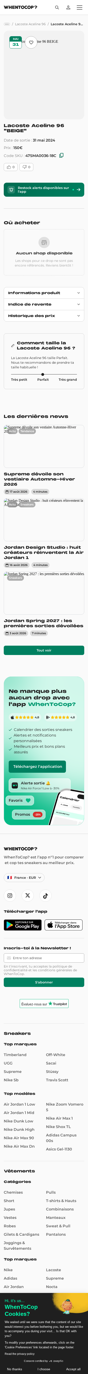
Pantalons (56, 1234)
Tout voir (44, 650)
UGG (8, 1063)
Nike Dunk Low (18, 1121)
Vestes (10, 1217)
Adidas (10, 1278)
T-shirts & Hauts (61, 1201)
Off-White (55, 1055)
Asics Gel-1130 (59, 1149)
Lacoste (53, 1270)
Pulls (51, 1192)
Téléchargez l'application (37, 766)
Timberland (15, 1055)
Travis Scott (57, 1080)
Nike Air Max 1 (59, 1118)
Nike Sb (11, 1080)
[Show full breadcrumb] (7, 24)
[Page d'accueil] (20, 8)
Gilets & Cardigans (21, 1234)
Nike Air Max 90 (19, 1138)
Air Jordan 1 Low (19, 1104)
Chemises (13, 1192)
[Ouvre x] (28, 896)
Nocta (51, 1287)
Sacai (51, 1063)
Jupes (9, 1209)
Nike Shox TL (58, 1127)
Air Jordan (14, 1287)
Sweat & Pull (58, 1226)
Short (9, 1201)
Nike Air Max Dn (19, 1146)
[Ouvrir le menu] (79, 7)
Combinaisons (60, 1209)
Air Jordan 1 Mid (19, 1113)
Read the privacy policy (19, 1354)
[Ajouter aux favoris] (31, 42)
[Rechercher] (57, 7)
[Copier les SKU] (61, 156)
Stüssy (52, 1071)
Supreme (13, 1071)
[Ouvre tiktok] (45, 896)
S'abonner (44, 982)
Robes (10, 1226)
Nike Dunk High (19, 1129)
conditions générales (55, 970)
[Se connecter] (68, 7)
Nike (8, 1270)
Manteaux (55, 1217)
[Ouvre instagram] (10, 896)
